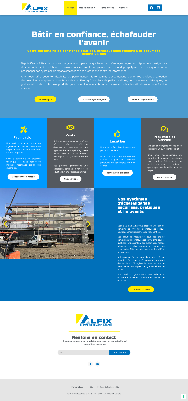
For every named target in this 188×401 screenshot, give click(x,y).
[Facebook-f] (90, 364)
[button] (5, 224)
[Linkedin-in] (97, 364)
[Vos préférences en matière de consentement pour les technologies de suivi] (183, 396)
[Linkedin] (158, 7)
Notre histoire (107, 7)
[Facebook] (151, 7)
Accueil (70, 7)
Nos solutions (86, 7)
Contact (123, 7)
